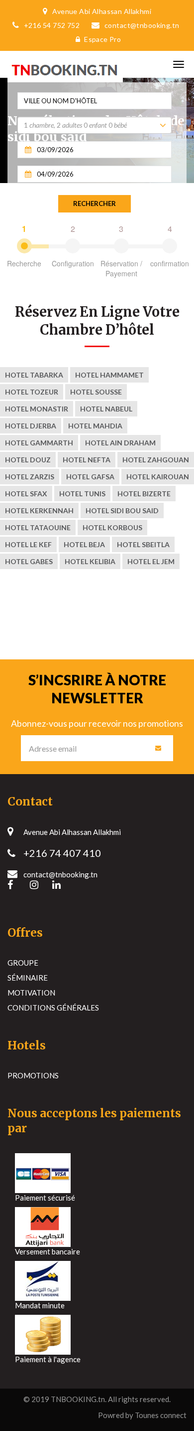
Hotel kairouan (157, 476)
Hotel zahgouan (155, 459)
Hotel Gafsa (90, 476)
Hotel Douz (28, 459)
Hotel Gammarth (39, 442)
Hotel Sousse (96, 392)
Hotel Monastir (36, 409)
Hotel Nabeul (106, 409)
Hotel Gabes (29, 561)
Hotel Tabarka (34, 375)
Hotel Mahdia (95, 425)
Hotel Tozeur (31, 392)
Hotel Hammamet (109, 375)
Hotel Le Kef (28, 544)
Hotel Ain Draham (120, 442)
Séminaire (27, 977)
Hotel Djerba (30, 425)
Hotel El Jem (151, 561)
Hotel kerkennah (39, 510)
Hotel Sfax (26, 493)
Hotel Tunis (82, 493)
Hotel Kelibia (90, 561)
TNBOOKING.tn (78, 1399)
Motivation (31, 992)
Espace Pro (102, 39)
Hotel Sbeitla (143, 544)
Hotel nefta (86, 459)
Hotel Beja (84, 544)
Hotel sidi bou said (122, 510)
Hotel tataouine (38, 527)
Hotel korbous (112, 527)
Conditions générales (53, 1007)
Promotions (33, 1075)
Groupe (22, 962)
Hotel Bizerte (144, 493)
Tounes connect (161, 1415)
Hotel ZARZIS (29, 476)
